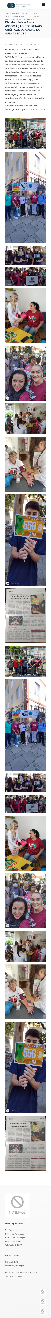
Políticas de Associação (15, 1237)
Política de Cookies (13, 1241)
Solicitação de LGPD (13, 1245)
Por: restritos (34, 44)
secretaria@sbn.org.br (14, 1265)
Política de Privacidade (14, 1234)
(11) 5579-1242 (11, 1262)
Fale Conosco (11, 1230)
